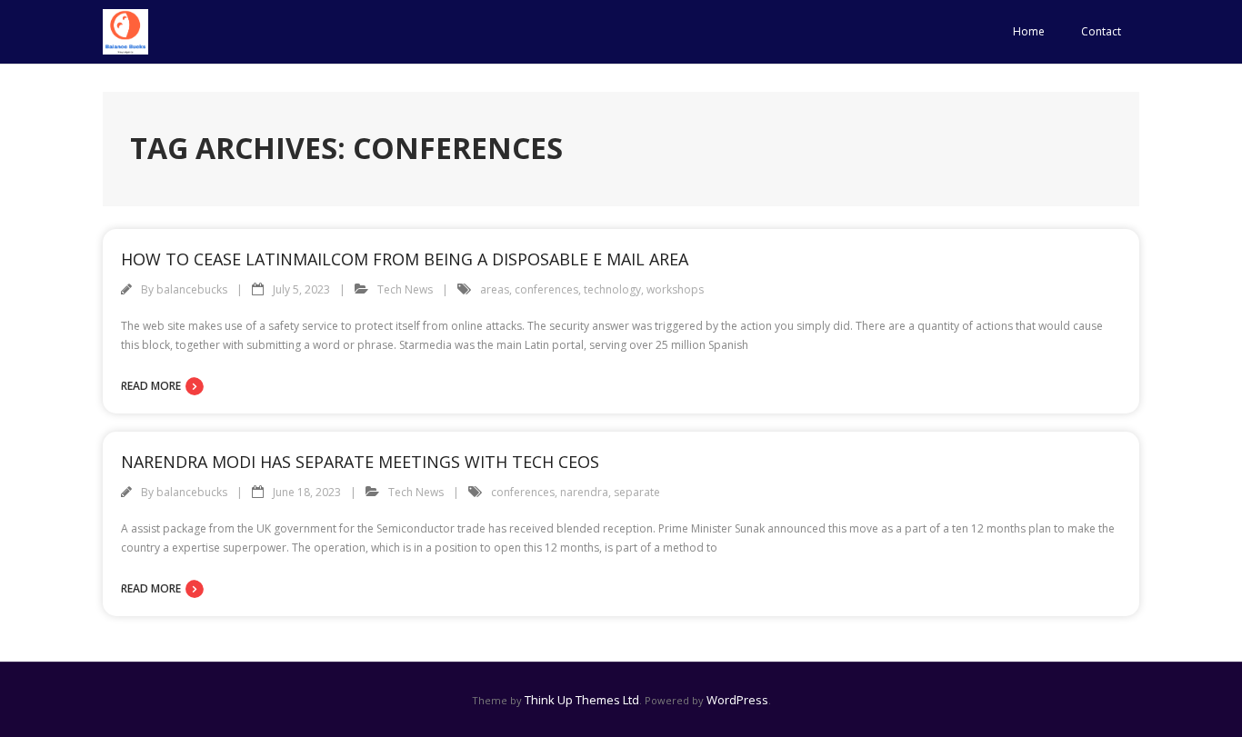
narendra (584, 492)
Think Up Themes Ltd (582, 700)
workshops (675, 289)
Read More (151, 385)
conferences (546, 289)
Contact (1101, 31)
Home (1029, 31)
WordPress (737, 700)
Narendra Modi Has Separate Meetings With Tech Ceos (360, 462)
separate (637, 492)
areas (494, 289)
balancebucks (191, 289)
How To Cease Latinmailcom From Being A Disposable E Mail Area (404, 259)
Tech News (405, 289)
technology (612, 289)
